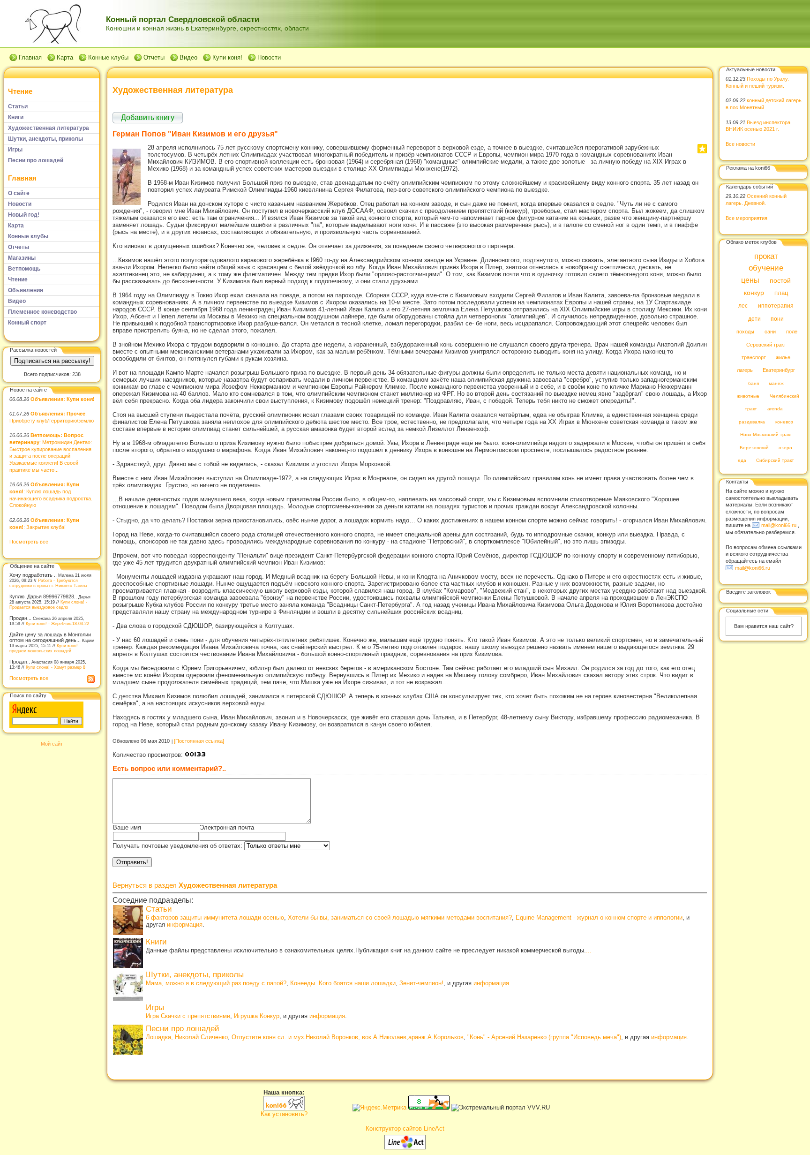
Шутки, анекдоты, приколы (195, 974)
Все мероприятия (746, 218)
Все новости (740, 144)
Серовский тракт (766, 344)
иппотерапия (776, 306)
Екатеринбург (779, 370)
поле (791, 332)
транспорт (754, 357)
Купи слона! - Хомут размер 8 (55, 667)
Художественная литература (172, 90)
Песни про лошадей (182, 1028)
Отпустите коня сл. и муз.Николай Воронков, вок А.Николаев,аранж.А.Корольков (348, 1037)
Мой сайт (52, 744)
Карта (65, 57)
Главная (30, 57)
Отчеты (154, 57)
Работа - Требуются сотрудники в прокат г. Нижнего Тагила (48, 583)
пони (777, 319)
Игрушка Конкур (256, 1015)
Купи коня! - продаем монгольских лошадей (45, 648)
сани (770, 332)
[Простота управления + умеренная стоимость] (405, 1147)
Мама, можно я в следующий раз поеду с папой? (216, 983)
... (589, 950)
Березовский (754, 447)
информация (184, 924)
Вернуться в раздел (194, 885)
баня (753, 383)
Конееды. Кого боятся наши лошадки (343, 983)
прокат (766, 256)
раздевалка (752, 421)
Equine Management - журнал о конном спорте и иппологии (599, 917)
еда (742, 460)
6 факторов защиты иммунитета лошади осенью (215, 917)
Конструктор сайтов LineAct (405, 1128)
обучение (766, 268)
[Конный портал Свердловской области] (284, 1108)
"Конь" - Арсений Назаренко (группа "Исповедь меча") (544, 1037)
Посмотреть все (28, 541)
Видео (188, 57)
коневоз (784, 421)
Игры (155, 1007)
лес (743, 306)
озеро (785, 447)
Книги (156, 941)
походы (745, 332)
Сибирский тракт (775, 460)
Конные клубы (108, 57)
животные (748, 396)
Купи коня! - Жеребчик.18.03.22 (57, 623)
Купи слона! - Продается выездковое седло (48, 604)
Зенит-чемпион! (421, 983)
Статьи (159, 909)
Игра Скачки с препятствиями (188, 1015)
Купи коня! (227, 57)
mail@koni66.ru (778, 525)
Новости (269, 57)
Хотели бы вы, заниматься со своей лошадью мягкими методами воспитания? (400, 917)
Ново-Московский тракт (766, 435)
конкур (754, 292)
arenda (775, 409)
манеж (776, 383)
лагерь (745, 370)
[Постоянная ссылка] (199, 741)
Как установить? (284, 1113)
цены (750, 280)
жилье (783, 357)
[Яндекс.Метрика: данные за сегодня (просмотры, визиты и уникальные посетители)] (379, 1107)
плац (781, 293)
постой (780, 280)
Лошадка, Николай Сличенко (187, 1037)
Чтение (20, 91)
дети (754, 319)
